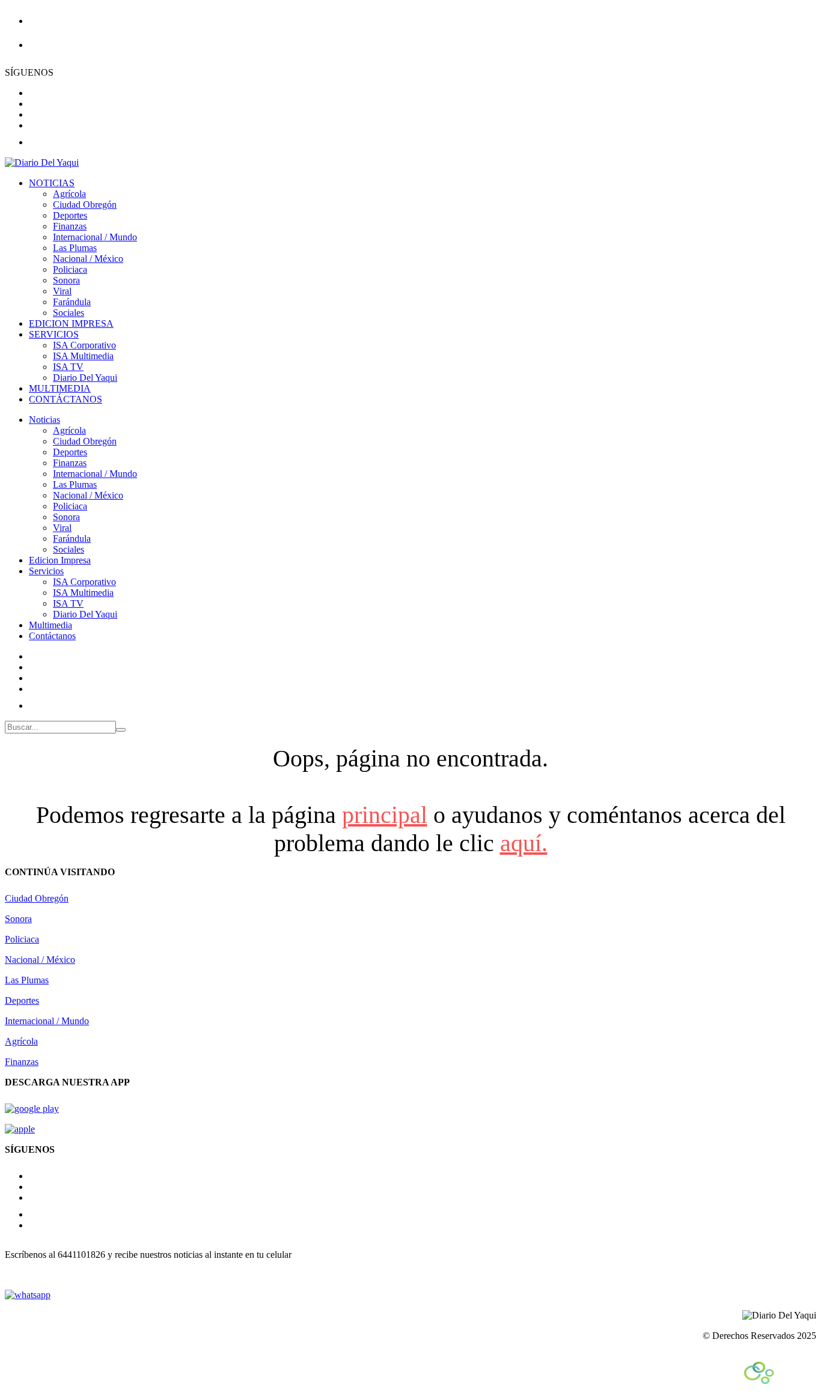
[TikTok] (36, 1214)
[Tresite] (780, 1381)
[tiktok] (36, 142)
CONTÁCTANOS (65, 399)
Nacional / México (88, 258)
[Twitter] (33, 689)
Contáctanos (52, 636)
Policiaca (70, 269)
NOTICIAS (52, 183)
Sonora (66, 280)
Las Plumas (75, 248)
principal (384, 814)
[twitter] (33, 114)
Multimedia (50, 625)
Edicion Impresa (60, 560)
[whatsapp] (27, 1295)
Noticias (44, 419)
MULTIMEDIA (60, 388)
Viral (62, 291)
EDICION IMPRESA (71, 323)
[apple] (20, 1129)
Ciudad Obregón (85, 204)
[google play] (32, 1108)
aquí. (524, 843)
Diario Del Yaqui (85, 377)
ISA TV (68, 367)
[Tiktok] (36, 705)
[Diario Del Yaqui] (42, 162)
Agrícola (69, 194)
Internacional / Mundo (95, 237)
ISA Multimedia (83, 356)
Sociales (68, 313)
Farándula (72, 302)
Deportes (70, 215)
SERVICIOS (54, 334)
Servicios (46, 571)
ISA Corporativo (84, 345)
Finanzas (70, 226)
